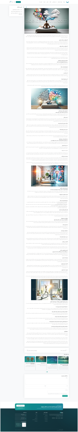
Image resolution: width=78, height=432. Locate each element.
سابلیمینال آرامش (46, 418)
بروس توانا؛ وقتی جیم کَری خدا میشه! (15, 11)
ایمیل (45, 385)
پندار (61, 412)
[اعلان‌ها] (14, 2)
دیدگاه (67, 377)
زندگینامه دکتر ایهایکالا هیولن (16, 9)
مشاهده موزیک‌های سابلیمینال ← (20, 405)
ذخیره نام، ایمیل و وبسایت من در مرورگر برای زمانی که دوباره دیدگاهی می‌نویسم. (57, 393)
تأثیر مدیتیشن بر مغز (43, 363)
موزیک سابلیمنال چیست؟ (54, 364)
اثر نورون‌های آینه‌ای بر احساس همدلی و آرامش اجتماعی (30, 363)
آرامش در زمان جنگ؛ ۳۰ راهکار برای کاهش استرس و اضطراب (64, 365)
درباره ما (36, 415)
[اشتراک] (26, 7)
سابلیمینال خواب (46, 419)
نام (67, 385)
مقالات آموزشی (36, 418)
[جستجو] (12, 2)
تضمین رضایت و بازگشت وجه (34, 419)
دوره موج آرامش (46, 415)
